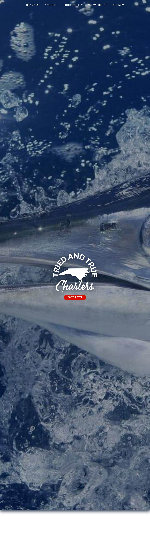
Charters (32, 5)
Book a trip (75, 297)
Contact (118, 5)
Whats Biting (97, 5)
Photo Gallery (73, 5)
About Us (51, 5)
